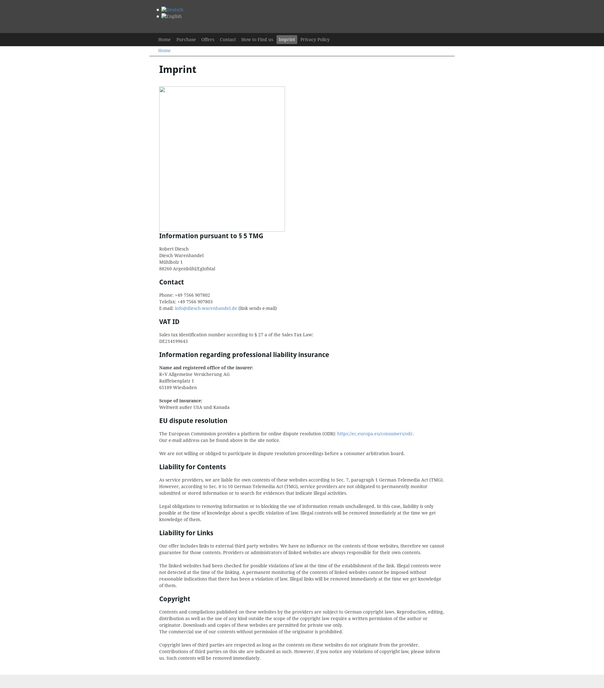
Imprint (287, 39)
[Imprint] (171, 16)
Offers (207, 39)
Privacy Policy (315, 39)
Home (164, 39)
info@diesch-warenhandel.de (206, 308)
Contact (228, 39)
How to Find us (257, 39)
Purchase (186, 39)
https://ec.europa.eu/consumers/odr (375, 433)
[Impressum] (172, 9)
